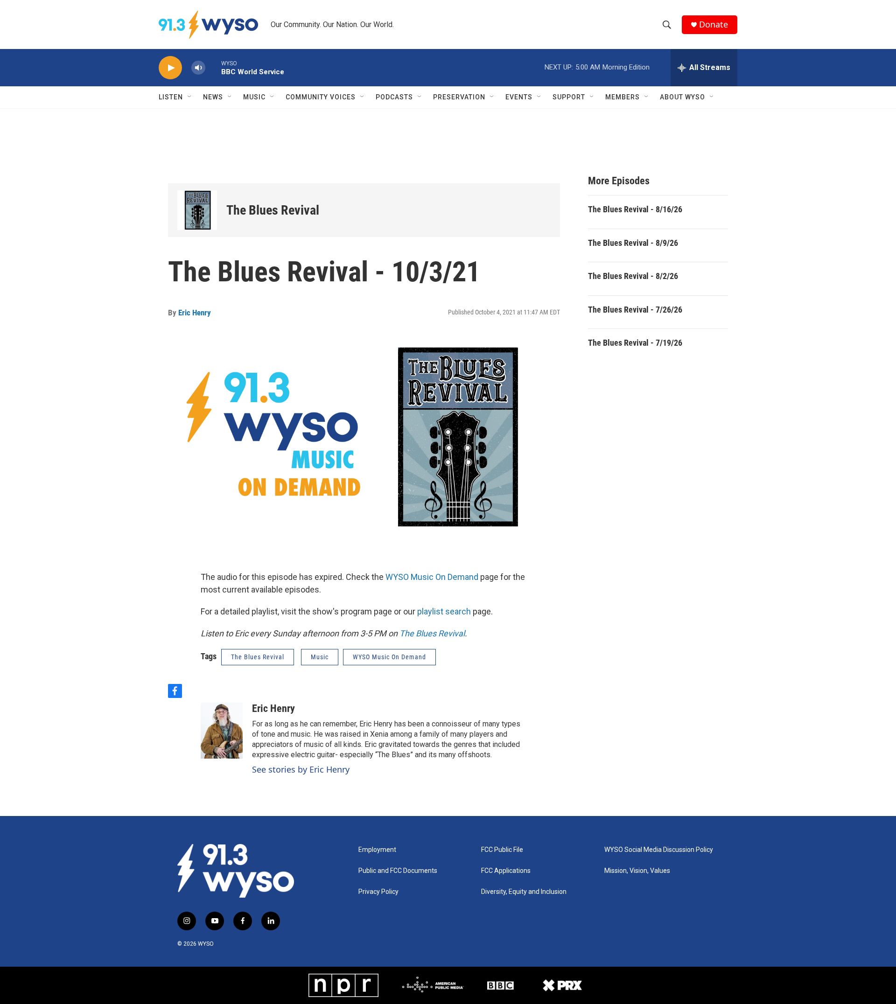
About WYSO (682, 97)
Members (622, 97)
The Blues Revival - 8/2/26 (633, 276)
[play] (170, 68)
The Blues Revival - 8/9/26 (633, 243)
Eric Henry (194, 312)
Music (254, 97)
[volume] (198, 67)
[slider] (213, 67)
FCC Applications (506, 870)
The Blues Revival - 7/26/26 (635, 309)
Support (569, 97)
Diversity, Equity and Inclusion (524, 891)
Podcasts (394, 97)
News (213, 97)
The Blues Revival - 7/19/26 (635, 343)
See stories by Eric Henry (301, 769)
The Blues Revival (272, 210)
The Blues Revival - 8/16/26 (635, 209)
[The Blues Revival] (197, 210)
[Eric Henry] (222, 731)
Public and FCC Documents (397, 870)
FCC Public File (502, 849)
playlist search (444, 611)
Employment (377, 849)
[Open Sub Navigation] (190, 97)
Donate (713, 24)
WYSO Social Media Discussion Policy (658, 849)
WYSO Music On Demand (431, 577)
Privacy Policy (378, 891)
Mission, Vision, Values (637, 870)
